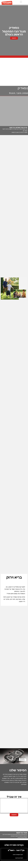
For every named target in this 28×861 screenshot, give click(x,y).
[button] (21, 2)
